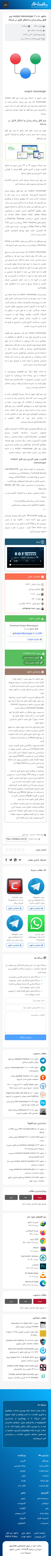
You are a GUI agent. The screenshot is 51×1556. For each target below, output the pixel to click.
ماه (25, 1197)
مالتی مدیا (43, 1466)
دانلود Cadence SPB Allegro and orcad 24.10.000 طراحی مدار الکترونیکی (22, 1367)
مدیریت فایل (42, 1518)
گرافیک (22, 1508)
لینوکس (45, 1503)
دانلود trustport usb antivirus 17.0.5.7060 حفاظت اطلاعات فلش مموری (22, 1342)
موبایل (23, 1470)
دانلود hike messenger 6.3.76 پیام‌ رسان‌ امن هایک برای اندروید (22, 1103)
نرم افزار (25, 834)
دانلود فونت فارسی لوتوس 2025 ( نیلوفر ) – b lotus (22, 1333)
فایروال (23, 1518)
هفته (40, 1197)
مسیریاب (44, 1523)
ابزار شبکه (39, 834)
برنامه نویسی (20, 1466)
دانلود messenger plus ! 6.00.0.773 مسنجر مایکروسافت (21, 1069)
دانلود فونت (26, 1536)
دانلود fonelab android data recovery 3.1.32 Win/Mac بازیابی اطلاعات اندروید (23, 1376)
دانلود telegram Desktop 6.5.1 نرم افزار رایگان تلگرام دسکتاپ (23, 1060)
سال (11, 1197)
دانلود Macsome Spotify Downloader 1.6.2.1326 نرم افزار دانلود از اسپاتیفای (23, 1350)
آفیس (23, 1461)
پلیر (46, 1508)
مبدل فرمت (43, 1470)
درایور (23, 1498)
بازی (24, 1475)
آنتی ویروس (20, 1513)
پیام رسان (44, 1513)
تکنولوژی (22, 1523)
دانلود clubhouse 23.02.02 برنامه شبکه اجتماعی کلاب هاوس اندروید (23, 1111)
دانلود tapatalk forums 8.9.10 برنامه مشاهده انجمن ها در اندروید (24, 1077)
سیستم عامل (42, 1498)
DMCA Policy (11, 1536)
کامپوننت (21, 1503)
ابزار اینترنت (43, 1485)
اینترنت (32, 834)
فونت (23, 1480)
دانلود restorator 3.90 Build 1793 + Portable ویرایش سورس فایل (24, 1325)
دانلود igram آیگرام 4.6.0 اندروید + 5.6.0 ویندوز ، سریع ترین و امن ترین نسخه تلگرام (26, 1086)
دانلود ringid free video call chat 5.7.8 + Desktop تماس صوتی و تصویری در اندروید (22, 1094)
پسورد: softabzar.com (31, 608)
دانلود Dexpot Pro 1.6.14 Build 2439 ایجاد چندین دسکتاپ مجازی (22, 1359)
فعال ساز (22, 1485)
